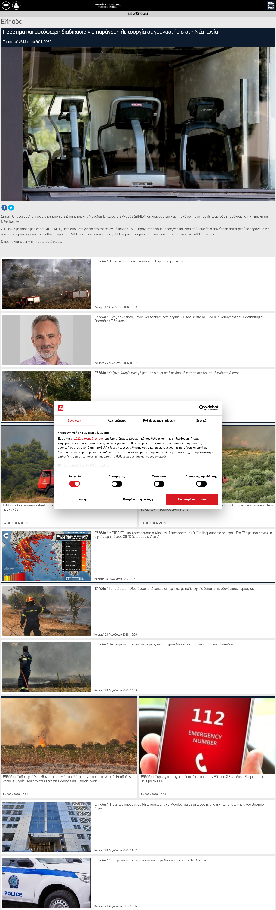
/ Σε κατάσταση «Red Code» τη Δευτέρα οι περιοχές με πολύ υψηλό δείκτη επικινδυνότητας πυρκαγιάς (174, 589)
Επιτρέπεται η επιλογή (138, 499)
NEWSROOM (138, 14)
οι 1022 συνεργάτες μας (87, 438)
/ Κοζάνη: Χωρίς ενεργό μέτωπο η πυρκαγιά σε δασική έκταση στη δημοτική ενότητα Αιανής (166, 373)
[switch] (117, 484)
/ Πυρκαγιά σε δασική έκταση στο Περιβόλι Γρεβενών (138, 261)
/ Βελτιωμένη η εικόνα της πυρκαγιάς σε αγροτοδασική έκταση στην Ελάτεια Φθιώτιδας (163, 644)
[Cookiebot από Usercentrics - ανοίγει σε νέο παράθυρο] (202, 408)
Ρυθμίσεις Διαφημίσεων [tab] (159, 420)
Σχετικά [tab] (201, 420)
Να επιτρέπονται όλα (192, 499)
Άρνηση (84, 499)
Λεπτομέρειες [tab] (117, 420)
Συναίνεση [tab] (75, 420)
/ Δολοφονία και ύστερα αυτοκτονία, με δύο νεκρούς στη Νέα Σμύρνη (150, 860)
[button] (16, 5)
